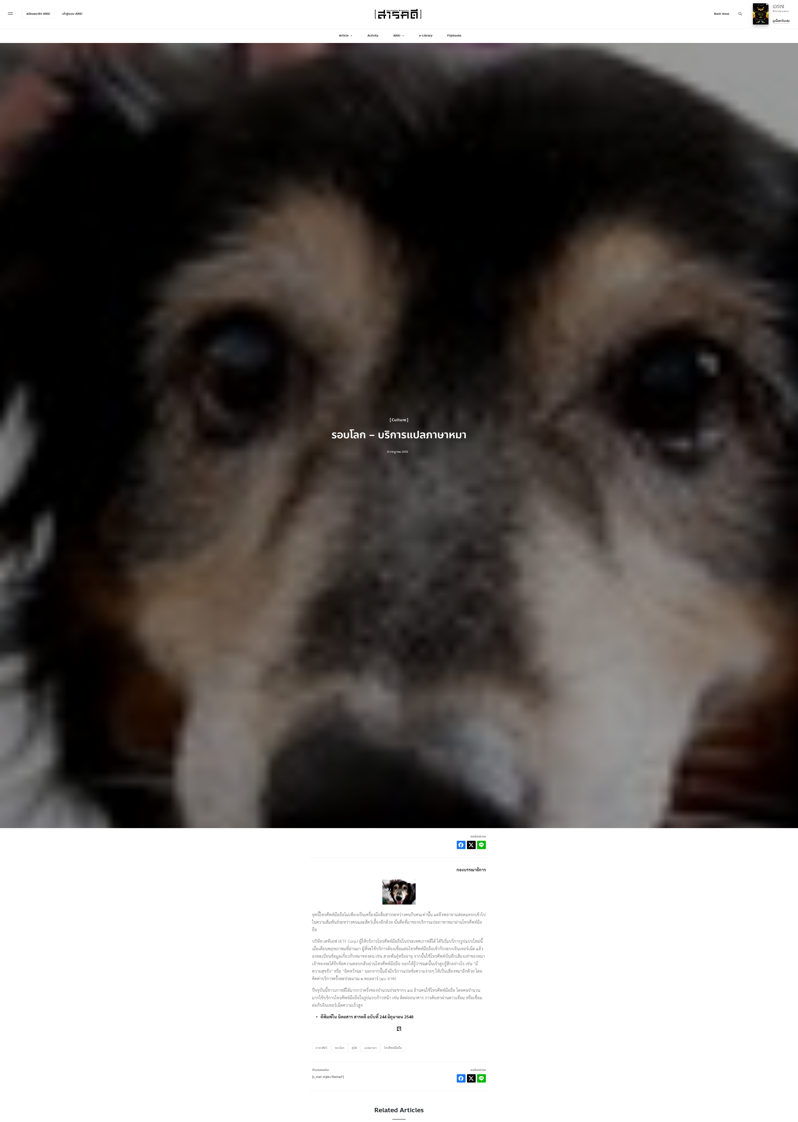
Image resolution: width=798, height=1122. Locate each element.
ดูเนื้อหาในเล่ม (781, 21)
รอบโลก (339, 1048)
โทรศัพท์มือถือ (393, 1048)
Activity (372, 35)
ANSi (396, 35)
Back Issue (721, 14)
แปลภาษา (371, 1048)
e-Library (425, 35)
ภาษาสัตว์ (321, 1048)
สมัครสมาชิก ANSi (38, 14)
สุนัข (354, 1048)
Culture (399, 420)
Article (344, 35)
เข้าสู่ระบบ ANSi (72, 14)
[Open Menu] (10, 13)
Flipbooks (454, 35)
